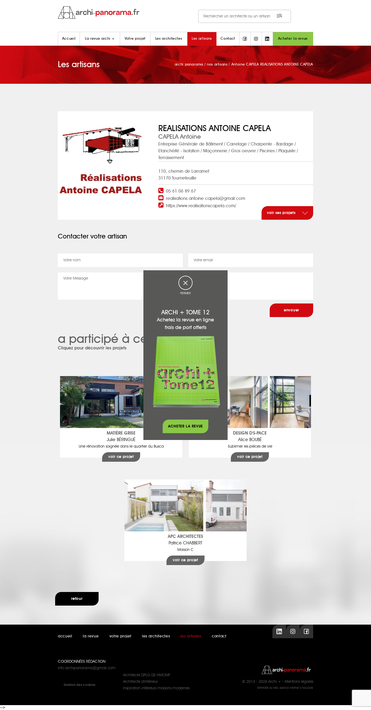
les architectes (156, 636)
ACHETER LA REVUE (185, 426)
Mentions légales (299, 682)
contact (219, 636)
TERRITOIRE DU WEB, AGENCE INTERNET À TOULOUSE (285, 688)
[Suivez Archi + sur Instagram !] (256, 39)
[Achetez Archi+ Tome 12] (186, 371)
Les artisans (202, 39)
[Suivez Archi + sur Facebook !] (245, 39)
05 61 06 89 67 (181, 191)
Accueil (69, 39)
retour (76, 599)
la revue (91, 636)
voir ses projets (282, 213)
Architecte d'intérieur (140, 682)
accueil (65, 636)
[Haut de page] (361, 700)
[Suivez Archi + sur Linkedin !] (267, 39)
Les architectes (168, 39)
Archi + (274, 682)
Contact (228, 39)
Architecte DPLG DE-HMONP (146, 675)
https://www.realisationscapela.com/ (201, 206)
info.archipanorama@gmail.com (86, 668)
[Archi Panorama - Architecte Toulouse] (185, 12)
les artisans (190, 636)
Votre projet (135, 39)
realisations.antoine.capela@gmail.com (205, 198)
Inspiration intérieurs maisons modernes (156, 688)
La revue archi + (100, 39)
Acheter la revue (293, 39)
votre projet (120, 636)
